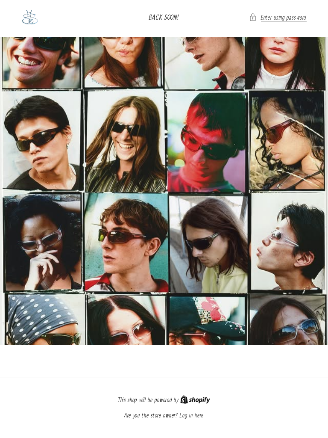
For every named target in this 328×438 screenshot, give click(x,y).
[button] (278, 17)
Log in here (192, 415)
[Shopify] (195, 400)
